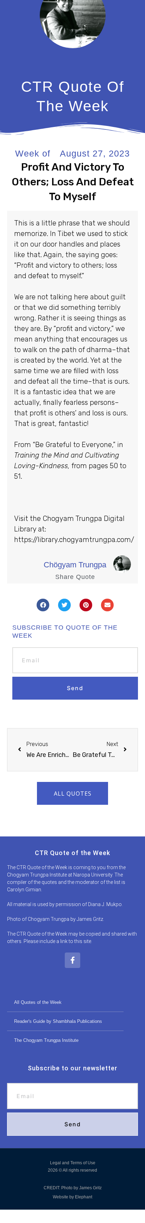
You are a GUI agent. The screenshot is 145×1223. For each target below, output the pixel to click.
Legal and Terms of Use (72, 1162)
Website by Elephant (72, 1197)
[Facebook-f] (72, 960)
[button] (43, 605)
